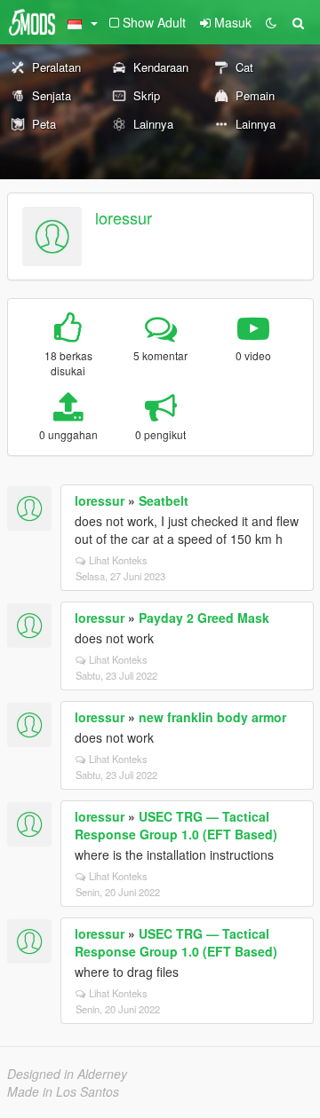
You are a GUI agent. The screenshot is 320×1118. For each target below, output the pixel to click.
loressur (123, 217)
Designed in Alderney (67, 1074)
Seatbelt (163, 500)
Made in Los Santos (63, 1091)
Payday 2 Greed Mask (204, 617)
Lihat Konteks (118, 560)
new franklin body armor (212, 717)
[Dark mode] (271, 22)
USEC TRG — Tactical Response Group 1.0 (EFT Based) (176, 825)
